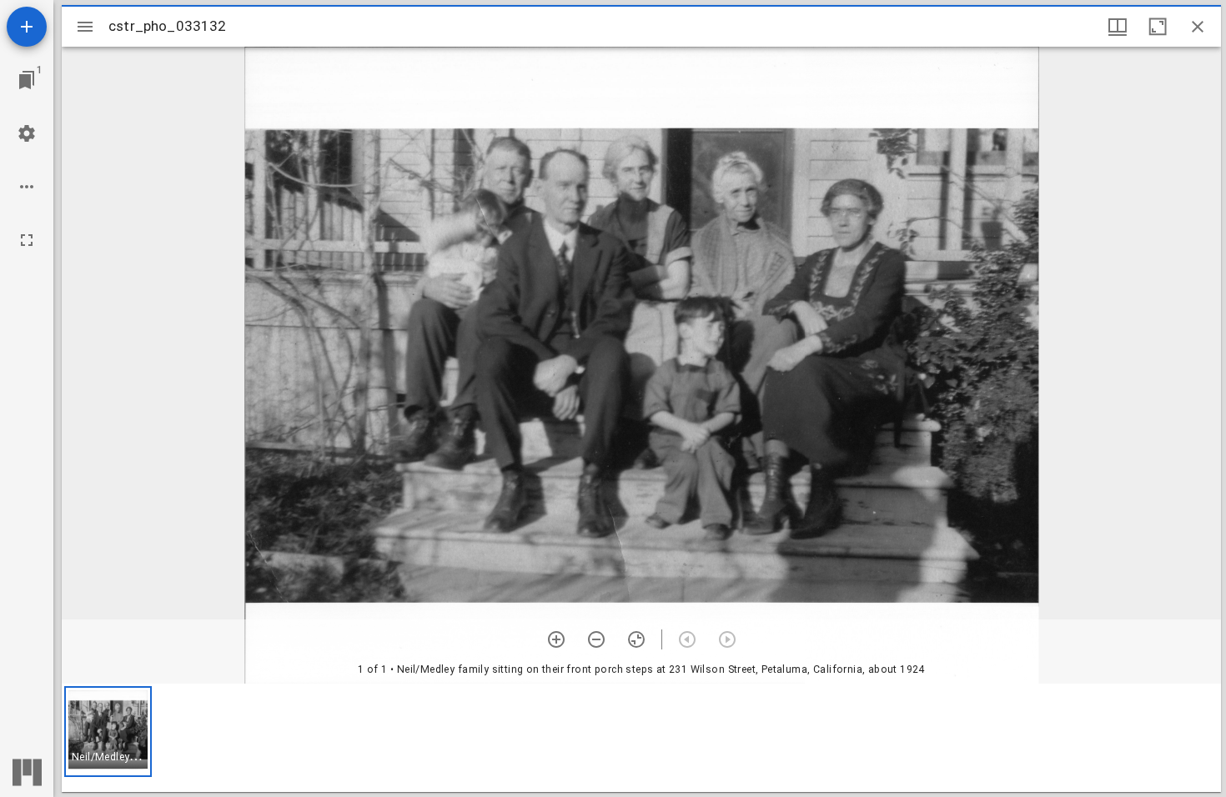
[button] (108, 731)
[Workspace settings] (27, 133)
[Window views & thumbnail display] (1118, 27)
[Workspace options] (27, 187)
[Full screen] (27, 240)
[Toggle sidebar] (85, 27)
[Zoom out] (596, 639)
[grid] (641, 738)
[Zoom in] (556, 639)
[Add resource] (27, 27)
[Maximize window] (1158, 27)
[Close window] (1198, 27)
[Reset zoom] (636, 639)
